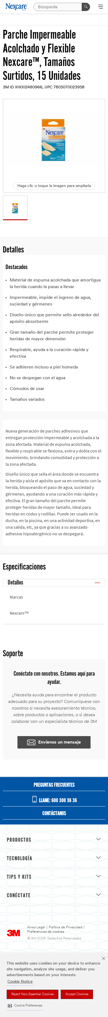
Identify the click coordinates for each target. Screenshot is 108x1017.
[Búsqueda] (86, 7)
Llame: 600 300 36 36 (57, 800)
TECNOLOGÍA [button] (19, 858)
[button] (25, 1005)
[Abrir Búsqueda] (100, 7)
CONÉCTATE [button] (19, 895)
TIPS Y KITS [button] (19, 877)
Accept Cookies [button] (76, 994)
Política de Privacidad (65, 927)
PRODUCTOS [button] (19, 840)
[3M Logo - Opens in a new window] (16, 7)
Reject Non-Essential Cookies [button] (32, 994)
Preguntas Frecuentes (54, 785)
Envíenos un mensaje (59, 742)
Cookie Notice (20, 982)
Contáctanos (54, 813)
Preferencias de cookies (45, 932)
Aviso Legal (36, 927)
